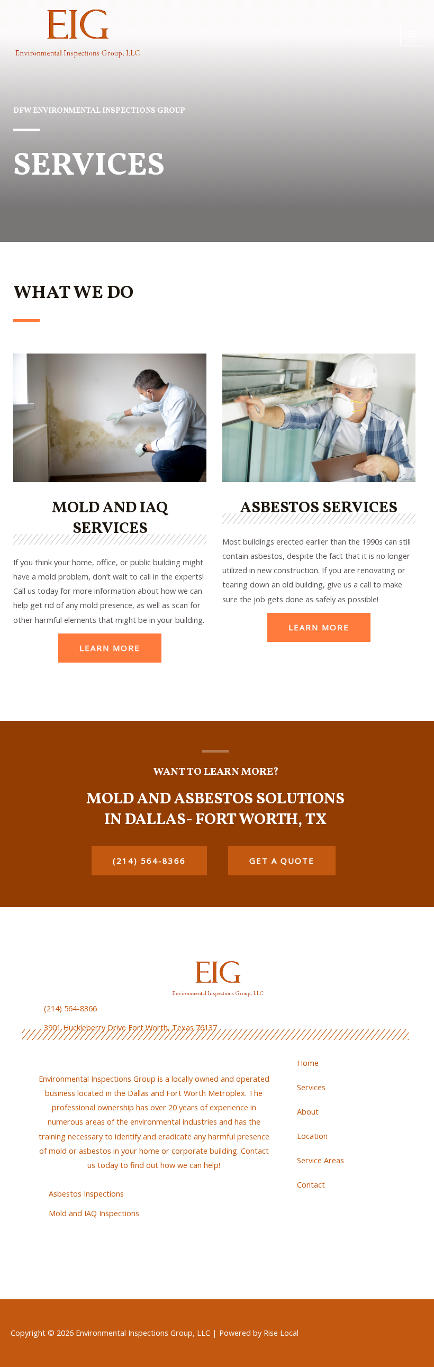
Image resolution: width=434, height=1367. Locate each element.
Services (311, 1087)
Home (308, 1062)
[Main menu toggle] (411, 34)
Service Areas (320, 1160)
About (308, 1111)
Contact (311, 1184)
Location (312, 1135)
